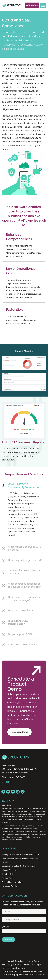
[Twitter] (8, 792)
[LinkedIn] (18, 792)
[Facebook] (3, 792)
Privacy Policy (33, 961)
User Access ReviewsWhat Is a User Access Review (20, 860)
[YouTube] (13, 792)
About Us (6, 805)
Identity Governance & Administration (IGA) (20, 855)
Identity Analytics (9, 870)
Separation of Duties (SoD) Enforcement (19, 866)
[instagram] (23, 792)
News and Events (9, 886)
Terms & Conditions (15, 961)
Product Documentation (12, 882)
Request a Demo (19, 732)
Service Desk (7, 878)
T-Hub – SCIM (8, 874)
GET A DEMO (32, 5)
